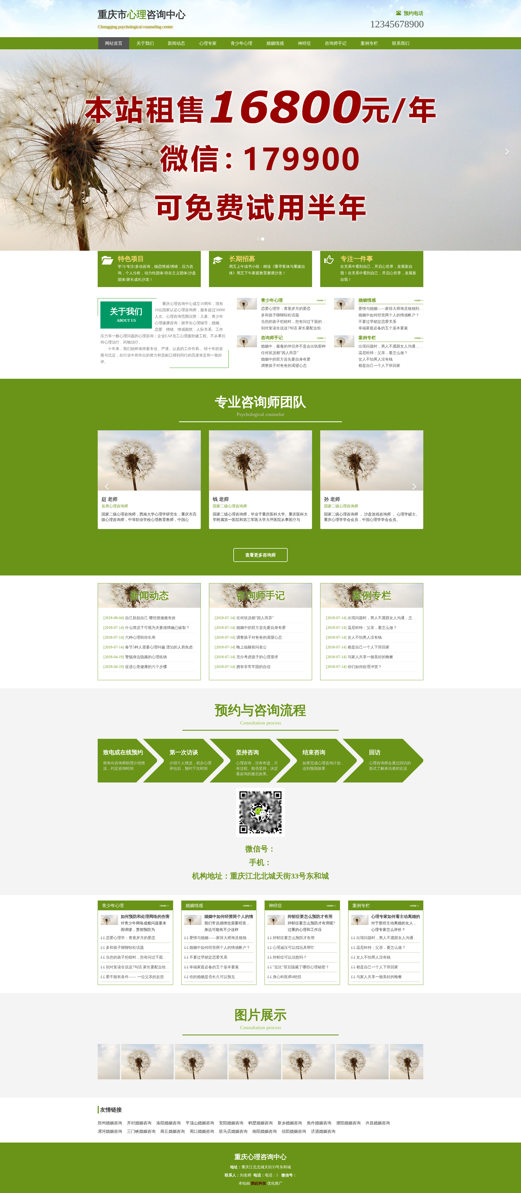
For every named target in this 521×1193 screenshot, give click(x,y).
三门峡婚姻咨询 (141, 1131)
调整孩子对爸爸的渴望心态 (284, 366)
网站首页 (113, 43)
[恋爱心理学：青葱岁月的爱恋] (230, 1061)
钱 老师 (221, 499)
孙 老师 (332, 499)
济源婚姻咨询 (323, 1131)
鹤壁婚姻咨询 (260, 1123)
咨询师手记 (336, 43)
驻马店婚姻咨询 (233, 1131)
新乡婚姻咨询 (290, 1123)
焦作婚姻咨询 (319, 1123)
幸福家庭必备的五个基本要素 (383, 328)
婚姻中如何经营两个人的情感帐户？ (388, 315)
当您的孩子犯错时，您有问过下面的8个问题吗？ (302, 322)
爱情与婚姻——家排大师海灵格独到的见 (223, 938)
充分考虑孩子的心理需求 (257, 657)
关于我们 (145, 43)
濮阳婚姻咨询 (348, 1123)
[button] (13, 150)
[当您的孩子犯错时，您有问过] (338, 1061)
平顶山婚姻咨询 (200, 1123)
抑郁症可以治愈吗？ (290, 957)
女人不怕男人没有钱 (375, 359)
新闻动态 (176, 43)
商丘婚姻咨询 (172, 1131)
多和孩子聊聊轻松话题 (280, 315)
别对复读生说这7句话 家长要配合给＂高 (139, 967)
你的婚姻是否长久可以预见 (212, 977)
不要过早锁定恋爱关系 (377, 322)
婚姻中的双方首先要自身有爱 (285, 359)
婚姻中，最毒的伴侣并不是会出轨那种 (293, 346)
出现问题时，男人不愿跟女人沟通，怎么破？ (396, 346)
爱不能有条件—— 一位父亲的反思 (135, 977)
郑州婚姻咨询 (110, 1123)
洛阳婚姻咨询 (168, 1123)
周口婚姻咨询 (202, 1131)
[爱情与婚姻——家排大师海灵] (123, 1061)
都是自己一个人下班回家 (379, 366)
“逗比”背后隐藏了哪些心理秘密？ (301, 967)
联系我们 (400, 43)
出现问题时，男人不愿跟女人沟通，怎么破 (384, 618)
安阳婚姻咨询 (231, 1123)
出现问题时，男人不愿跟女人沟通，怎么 (390, 938)
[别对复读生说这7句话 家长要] (391, 1061)
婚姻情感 (275, 43)
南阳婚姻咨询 (264, 1131)
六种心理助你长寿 (140, 637)
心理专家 (208, 43)
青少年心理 (241, 43)
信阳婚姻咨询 (294, 1131)
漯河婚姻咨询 (110, 1131)
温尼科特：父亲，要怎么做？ (383, 353)
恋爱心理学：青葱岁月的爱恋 (285, 309)
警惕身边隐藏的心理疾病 (146, 657)
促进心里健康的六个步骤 (146, 667)
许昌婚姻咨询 (378, 1123)
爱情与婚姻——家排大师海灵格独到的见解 (394, 309)
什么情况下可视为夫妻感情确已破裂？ (157, 628)
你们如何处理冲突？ (365, 667)
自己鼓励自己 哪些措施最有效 (150, 618)
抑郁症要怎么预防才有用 (293, 938)
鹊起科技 (258, 1183)
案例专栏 (369, 43)
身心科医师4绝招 (289, 977)
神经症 (304, 43)
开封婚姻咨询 (139, 1123)
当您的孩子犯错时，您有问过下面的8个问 (141, 957)
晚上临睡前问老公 (251, 647)
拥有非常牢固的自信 (253, 667)
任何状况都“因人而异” (279, 353)
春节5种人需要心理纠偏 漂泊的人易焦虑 (159, 647)
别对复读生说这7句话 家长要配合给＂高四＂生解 (302, 328)
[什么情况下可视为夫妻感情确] (177, 1061)
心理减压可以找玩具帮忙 (293, 948)
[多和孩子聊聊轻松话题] (284, 1061)
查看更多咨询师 (260, 555)
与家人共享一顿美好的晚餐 (370, 657)
